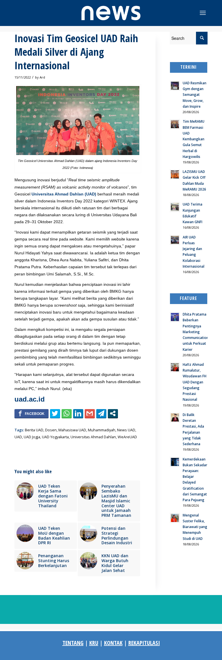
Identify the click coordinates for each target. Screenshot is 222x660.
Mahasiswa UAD (72, 430)
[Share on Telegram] (101, 413)
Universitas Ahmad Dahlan (93, 437)
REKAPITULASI (144, 643)
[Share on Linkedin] (78, 413)
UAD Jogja (32, 437)
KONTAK (113, 643)
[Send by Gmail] (90, 413)
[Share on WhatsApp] (67, 413)
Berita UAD (34, 430)
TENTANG (73, 643)
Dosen (51, 430)
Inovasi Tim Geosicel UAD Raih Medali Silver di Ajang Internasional (76, 51)
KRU (93, 643)
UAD (18, 437)
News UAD (126, 430)
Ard (42, 77)
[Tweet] (55, 413)
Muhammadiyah (101, 430)
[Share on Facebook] (31, 413)
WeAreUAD (127, 437)
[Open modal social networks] (113, 413)
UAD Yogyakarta (55, 437)
